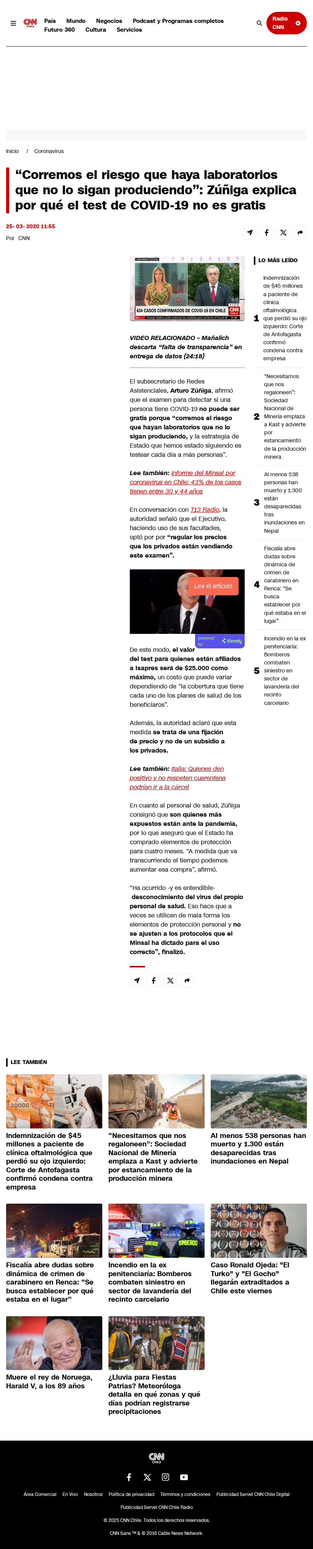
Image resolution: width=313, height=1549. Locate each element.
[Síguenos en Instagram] (166, 1477)
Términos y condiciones (185, 1494)
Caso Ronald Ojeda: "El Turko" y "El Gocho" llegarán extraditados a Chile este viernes (250, 1278)
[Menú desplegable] (13, 23)
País (50, 21)
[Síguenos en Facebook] (129, 1477)
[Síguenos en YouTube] (184, 1477)
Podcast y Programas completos (178, 21)
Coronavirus (49, 151)
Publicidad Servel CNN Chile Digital (253, 1494)
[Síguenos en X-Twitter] (147, 1477)
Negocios (109, 21)
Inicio (12, 151)
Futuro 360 (59, 30)
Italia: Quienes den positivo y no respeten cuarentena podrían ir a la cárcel (178, 777)
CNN (24, 238)
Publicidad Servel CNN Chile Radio (157, 1507)
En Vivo (70, 1494)
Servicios (129, 30)
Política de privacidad (131, 1494)
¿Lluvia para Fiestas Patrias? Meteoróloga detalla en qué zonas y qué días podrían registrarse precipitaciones (154, 1394)
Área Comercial (40, 1494)
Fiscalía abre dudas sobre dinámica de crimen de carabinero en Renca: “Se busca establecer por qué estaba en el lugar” (285, 585)
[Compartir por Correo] (250, 233)
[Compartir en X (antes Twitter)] (283, 233)
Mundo (76, 21)
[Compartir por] (300, 233)
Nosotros (93, 1494)
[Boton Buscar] (259, 23)
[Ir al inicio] (30, 23)
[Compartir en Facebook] (266, 233)
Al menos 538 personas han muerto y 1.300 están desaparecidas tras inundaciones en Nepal (284, 503)
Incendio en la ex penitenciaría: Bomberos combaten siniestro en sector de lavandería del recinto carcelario (285, 671)
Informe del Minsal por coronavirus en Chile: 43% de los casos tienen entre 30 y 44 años (185, 482)
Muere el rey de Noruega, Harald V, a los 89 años (49, 1381)
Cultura (96, 30)
